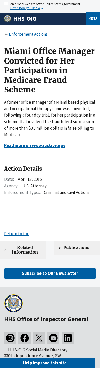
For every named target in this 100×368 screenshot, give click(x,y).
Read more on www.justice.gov (34, 145)
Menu (93, 18)
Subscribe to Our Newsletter (50, 273)
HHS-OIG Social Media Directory (37, 350)
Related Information (25, 250)
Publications (76, 247)
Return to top (16, 233)
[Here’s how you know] (50, 6)
